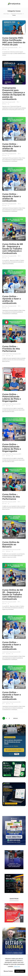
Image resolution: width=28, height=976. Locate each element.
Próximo (15, 718)
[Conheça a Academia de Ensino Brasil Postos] (14, 794)
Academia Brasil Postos (7, 353)
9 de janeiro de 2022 (12, 501)
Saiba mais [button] (17, 966)
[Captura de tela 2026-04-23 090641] (14, 912)
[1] (14, 859)
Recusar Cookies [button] (8, 971)
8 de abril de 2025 (11, 102)
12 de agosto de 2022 (12, 256)
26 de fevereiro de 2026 (12, 47)
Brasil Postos (6, 13)
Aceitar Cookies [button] (20, 971)
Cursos (6, 237)
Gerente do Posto (8, 81)
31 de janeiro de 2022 (16, 454)
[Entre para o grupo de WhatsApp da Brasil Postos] (14, 769)
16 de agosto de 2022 (12, 153)
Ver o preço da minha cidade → (14, 750)
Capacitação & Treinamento (16, 13)
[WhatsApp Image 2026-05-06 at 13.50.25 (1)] (14, 883)
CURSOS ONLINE (8, 137)
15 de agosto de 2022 (12, 203)
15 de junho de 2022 (16, 404)
